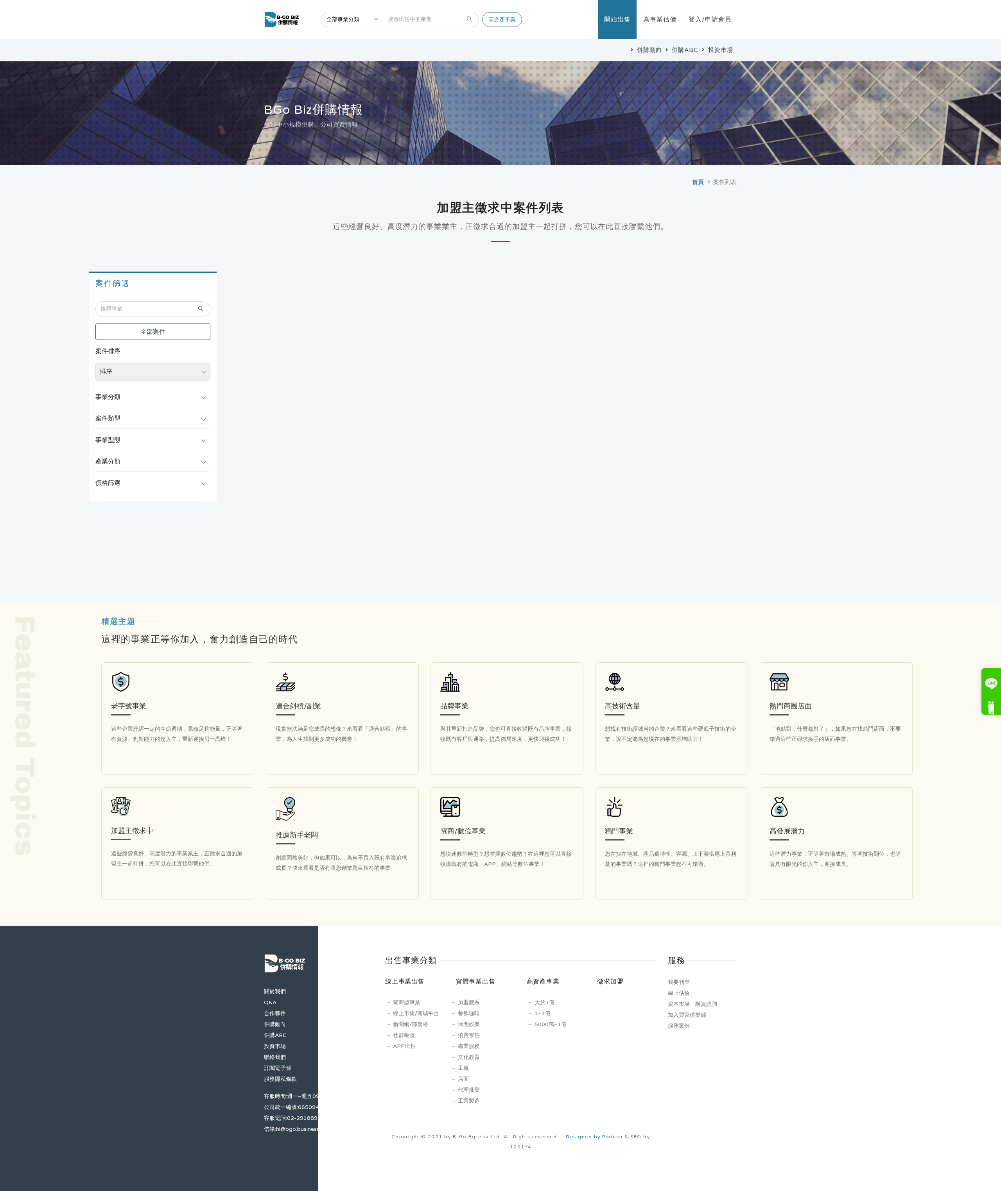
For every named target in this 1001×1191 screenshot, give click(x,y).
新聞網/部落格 (410, 1024)
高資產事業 (502, 19)
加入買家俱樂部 (687, 1015)
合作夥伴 (275, 1013)
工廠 (463, 1068)
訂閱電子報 (277, 1068)
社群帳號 (404, 1035)
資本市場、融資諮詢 (692, 1004)
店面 (463, 1079)
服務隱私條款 (280, 1079)
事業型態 (107, 440)
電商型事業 (406, 1002)
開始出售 (617, 19)
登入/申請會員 (710, 19)
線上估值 (679, 993)
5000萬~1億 (551, 1024)
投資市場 (719, 50)
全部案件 (152, 332)
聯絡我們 (275, 1057)
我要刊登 (679, 982)
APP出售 (404, 1046)
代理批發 (469, 1090)
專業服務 (469, 1046)
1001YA (521, 1147)
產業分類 (107, 461)
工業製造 (469, 1101)
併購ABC (684, 50)
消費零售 (469, 1035)
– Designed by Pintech (591, 1136)
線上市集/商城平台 (416, 1013)
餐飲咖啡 (469, 1013)
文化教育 (469, 1057)
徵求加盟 (610, 981)
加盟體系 (469, 1002)
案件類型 (107, 418)
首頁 (698, 182)
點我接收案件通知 (991, 700)
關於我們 (275, 991)
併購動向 (648, 50)
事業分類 (107, 397)
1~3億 (543, 1013)
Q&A (270, 1002)
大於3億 (544, 1002)
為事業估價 (659, 19)
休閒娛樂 (469, 1024)
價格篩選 (107, 483)
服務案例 (679, 1026)
